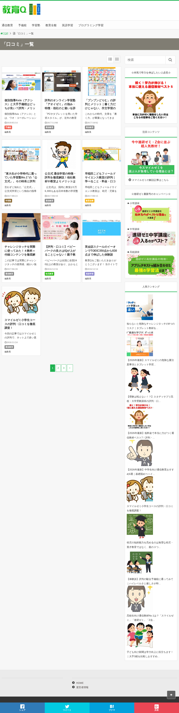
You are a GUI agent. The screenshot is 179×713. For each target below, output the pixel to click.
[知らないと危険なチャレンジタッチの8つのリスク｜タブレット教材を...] (140, 319)
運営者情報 (82, 687)
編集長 (8, 132)
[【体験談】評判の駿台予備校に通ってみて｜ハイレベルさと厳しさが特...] (140, 574)
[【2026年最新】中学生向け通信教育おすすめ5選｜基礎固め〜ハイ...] (140, 465)
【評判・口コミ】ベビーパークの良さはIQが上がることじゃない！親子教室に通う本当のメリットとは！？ (60, 254)
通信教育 (7, 25)
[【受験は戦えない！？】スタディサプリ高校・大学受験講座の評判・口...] (140, 392)
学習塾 (36, 25)
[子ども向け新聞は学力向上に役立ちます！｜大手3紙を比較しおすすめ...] (140, 647)
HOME (80, 683)
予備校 (22, 25)
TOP (5, 33)
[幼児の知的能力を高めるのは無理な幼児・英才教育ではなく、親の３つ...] (140, 538)
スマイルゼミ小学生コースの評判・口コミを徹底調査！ (20, 323)
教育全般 (51, 25)
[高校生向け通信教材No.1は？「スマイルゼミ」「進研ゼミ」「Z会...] (140, 611)
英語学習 (67, 25)
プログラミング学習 (90, 25)
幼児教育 (49, 274)
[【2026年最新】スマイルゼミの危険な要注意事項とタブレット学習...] (140, 355)
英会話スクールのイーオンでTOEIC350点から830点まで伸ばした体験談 (101, 250)
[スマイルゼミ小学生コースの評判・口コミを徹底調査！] (140, 501)
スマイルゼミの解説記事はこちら (150, 180)
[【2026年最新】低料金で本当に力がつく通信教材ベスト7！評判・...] (140, 428)
